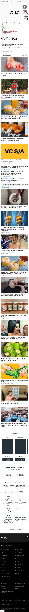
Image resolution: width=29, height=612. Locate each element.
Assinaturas (12, 28)
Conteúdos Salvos (15, 30)
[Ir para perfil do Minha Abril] (14, 26)
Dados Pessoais (14, 31)
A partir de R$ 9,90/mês (7, 460)
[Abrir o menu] (2, 12)
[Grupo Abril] (5, 1)
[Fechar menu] (12, 23)
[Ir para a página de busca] (27, 20)
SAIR (25, 12)
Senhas (10, 32)
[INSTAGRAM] (26, 537)
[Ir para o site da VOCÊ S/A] (14, 13)
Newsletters (12, 33)
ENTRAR (25, 11)
